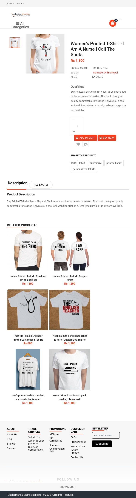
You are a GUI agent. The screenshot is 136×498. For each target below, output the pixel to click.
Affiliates (54, 434)
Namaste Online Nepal (105, 72)
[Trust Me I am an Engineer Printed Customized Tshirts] (27, 309)
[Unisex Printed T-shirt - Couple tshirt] (69, 250)
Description (17, 183)
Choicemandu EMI (57, 450)
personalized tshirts (84, 169)
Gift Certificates (55, 439)
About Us (12, 434)
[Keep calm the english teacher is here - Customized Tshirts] (69, 309)
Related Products (22, 225)
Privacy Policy (78, 442)
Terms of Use (78, 446)
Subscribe (101, 443)
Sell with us (34, 437)
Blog (9, 439)
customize (96, 163)
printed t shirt (114, 163)
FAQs (73, 437)
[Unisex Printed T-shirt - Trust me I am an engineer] (27, 250)
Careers (11, 448)
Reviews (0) (41, 184)
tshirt (82, 163)
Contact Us (77, 457)
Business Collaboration (35, 448)
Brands (11, 443)
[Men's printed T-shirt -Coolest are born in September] (27, 369)
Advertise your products (36, 442)
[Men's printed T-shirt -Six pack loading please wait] (69, 369)
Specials (53, 445)
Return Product (75, 451)
